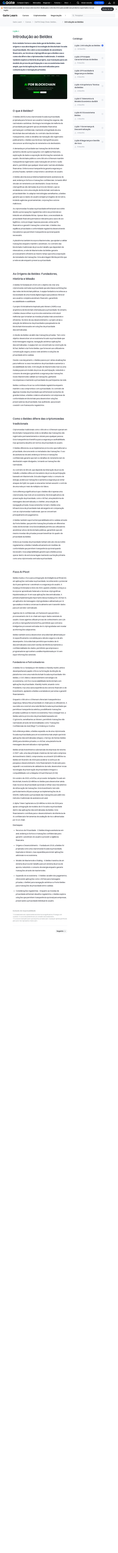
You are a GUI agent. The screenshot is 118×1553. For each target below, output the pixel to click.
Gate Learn (10, 15)
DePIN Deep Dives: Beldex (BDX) (45, 22)
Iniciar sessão (86, 3)
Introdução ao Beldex (74, 22)
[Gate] (9, 2)
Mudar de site (107, 9)
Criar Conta (99, 3)
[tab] (25, 15)
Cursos (28, 22)
